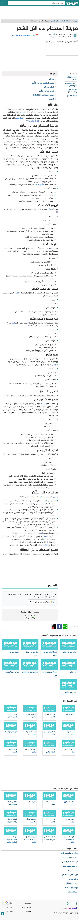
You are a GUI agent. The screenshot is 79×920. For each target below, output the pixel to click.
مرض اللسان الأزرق (71, 883)
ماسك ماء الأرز (72, 95)
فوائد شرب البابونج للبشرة (68, 853)
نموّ (16, 164)
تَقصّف (45, 545)
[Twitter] (72, 903)
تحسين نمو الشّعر (49, 500)
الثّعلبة (52, 248)
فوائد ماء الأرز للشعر (72, 78)
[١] (39, 141)
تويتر (54, 626)
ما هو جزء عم (73, 879)
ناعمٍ (13, 323)
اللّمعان (41, 533)
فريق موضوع (9, 911)
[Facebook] (76, 903)
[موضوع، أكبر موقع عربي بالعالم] (72, 3)
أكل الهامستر (73, 891)
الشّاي (35, 138)
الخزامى (55, 364)
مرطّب (50, 209)
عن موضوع (27, 903)
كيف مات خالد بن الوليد (69, 861)
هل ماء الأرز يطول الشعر (72, 90)
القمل (45, 536)
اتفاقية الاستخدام (7, 907)
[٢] (27, 120)
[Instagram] (67, 903)
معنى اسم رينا (73, 870)
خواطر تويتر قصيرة (71, 887)
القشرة (42, 539)
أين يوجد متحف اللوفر (70, 866)
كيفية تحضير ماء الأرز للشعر (71, 84)
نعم (33, 617)
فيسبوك (59, 626)
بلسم (35, 358)
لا (26, 617)
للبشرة (22, 112)
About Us (28, 911)
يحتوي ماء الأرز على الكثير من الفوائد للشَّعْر (42, 496)
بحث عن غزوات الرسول (70, 857)
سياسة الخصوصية (25, 907)
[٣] (31, 167)
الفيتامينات (19, 118)
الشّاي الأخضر (39, 184)
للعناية (43, 403)
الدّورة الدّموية (34, 121)
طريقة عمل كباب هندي (70, 874)
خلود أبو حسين (53, 34)
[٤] (22, 253)
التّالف (18, 293)
